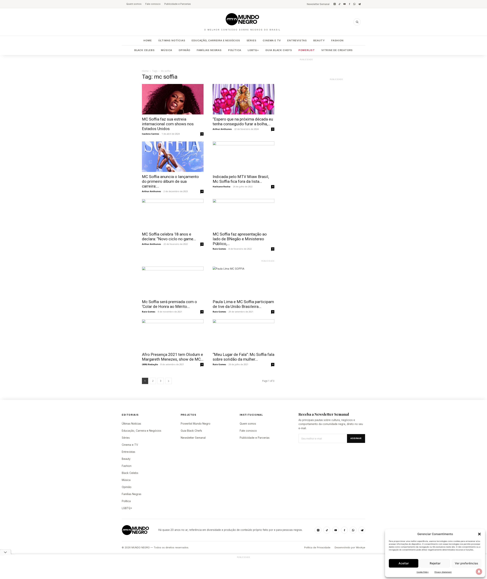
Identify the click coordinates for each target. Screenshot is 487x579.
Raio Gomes (219, 248)
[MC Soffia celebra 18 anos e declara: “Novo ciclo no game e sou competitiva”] (173, 214)
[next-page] (168, 381)
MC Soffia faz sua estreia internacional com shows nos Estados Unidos (168, 124)
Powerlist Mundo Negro (195, 423)
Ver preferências (466, 563)
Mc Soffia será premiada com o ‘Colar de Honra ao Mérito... (169, 304)
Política (234, 50)
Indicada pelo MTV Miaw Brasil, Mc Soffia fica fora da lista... (241, 179)
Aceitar (404, 563)
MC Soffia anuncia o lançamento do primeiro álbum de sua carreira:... (170, 181)
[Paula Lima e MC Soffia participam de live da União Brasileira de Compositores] (243, 282)
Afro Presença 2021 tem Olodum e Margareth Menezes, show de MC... (173, 357)
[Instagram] (334, 4)
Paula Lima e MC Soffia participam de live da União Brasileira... (243, 304)
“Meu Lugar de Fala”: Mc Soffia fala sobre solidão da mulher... (243, 357)
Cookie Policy (423, 572)
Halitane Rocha (221, 186)
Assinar (356, 438)
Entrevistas (297, 40)
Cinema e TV (272, 40)
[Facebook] (349, 4)
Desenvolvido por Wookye (350, 547)
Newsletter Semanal (318, 4)
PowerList (306, 50)
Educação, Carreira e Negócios (216, 40)
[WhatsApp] (354, 4)
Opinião (184, 50)
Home (147, 40)
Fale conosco (153, 3)
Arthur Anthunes (222, 129)
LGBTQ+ (253, 50)
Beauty (319, 40)
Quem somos (134, 3)
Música (166, 50)
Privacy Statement (443, 572)
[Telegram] (359, 4)
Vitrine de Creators (337, 50)
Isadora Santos (150, 133)
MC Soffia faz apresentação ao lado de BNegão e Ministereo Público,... (240, 239)
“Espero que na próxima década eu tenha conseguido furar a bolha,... (243, 121)
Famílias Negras (209, 50)
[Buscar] (357, 22)
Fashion (337, 40)
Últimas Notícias (171, 40)
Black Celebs (144, 50)
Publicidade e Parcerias (177, 3)
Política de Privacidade (317, 547)
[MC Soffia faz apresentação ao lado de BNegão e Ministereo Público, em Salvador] (243, 214)
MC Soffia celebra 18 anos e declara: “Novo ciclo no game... (169, 236)
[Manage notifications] (479, 572)
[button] (479, 534)
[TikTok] (339, 4)
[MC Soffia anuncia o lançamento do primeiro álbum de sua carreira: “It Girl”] (173, 156)
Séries (251, 40)
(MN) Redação (150, 364)
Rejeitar (435, 563)
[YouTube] (344, 4)
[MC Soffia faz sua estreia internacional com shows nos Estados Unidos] (173, 99)
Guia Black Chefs (278, 50)
